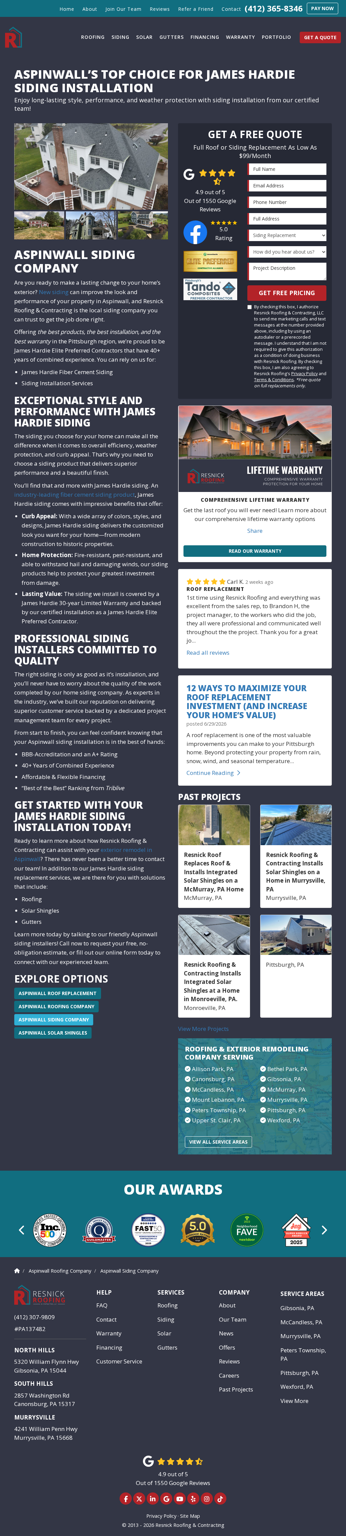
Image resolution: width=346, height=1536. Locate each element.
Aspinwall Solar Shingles (53, 1033)
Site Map (190, 1516)
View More (294, 1401)
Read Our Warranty (255, 551)
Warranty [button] (240, 37)
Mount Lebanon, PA (218, 1099)
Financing (109, 1347)
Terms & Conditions (274, 379)
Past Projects (236, 1389)
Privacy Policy (304, 373)
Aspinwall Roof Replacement (58, 993)
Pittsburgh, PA (286, 1110)
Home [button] (66, 9)
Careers (229, 1375)
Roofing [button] (93, 37)
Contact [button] (231, 9)
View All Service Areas (218, 1142)
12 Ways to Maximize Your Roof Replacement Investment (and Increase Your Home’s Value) (247, 701)
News (226, 1333)
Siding (165, 1319)
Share (255, 531)
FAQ (101, 1305)
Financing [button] (205, 37)
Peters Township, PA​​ (219, 1110)
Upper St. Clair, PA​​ (216, 1120)
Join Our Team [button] (123, 9)
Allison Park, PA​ (212, 1069)
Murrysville (34, 1417)
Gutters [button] (171, 37)
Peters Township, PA (303, 1354)
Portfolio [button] (276, 37)
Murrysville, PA (287, 1099)
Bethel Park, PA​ (287, 1069)
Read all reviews (208, 652)
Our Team (232, 1319)
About (227, 1305)
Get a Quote (320, 37)
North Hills (34, 1350)
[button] (22, 1230)
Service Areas (302, 1294)
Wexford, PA (283, 1120)
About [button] (89, 9)
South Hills (33, 1383)
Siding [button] (120, 37)
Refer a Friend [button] (196, 9)
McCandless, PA (301, 1322)
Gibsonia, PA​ (284, 1079)
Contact (106, 1319)
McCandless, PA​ (213, 1089)
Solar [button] (144, 37)
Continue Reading (210, 773)
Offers (227, 1347)
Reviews (229, 1361)
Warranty (109, 1333)
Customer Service (119, 1361)
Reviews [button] (160, 9)
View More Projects (203, 1029)
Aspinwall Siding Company (54, 1019)
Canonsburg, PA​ (213, 1079)
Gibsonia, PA (297, 1308)
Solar (164, 1333)
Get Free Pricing (287, 293)
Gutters (167, 1347)
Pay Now (322, 8)
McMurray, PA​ (286, 1089)
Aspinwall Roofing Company (56, 1006)
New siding (54, 292)
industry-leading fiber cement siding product (74, 494)
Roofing (167, 1305)
